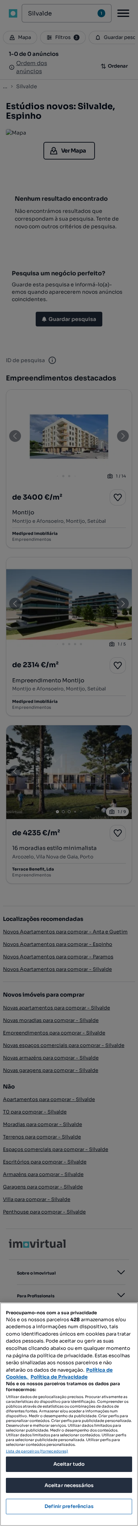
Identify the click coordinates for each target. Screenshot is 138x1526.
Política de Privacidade (59, 1377)
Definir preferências (69, 1506)
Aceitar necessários (69, 1485)
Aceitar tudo (69, 1464)
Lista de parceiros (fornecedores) (37, 1451)
